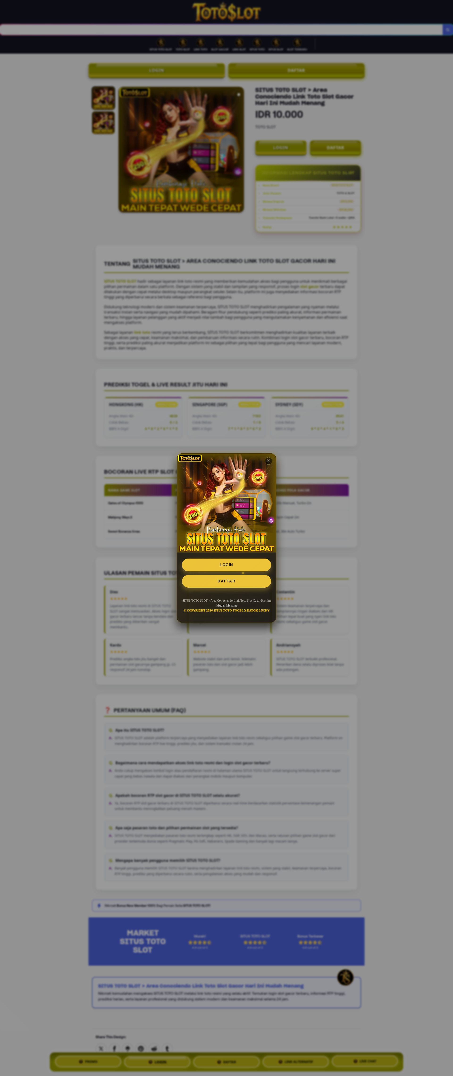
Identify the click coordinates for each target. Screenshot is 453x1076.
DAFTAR (226, 581)
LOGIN (226, 565)
